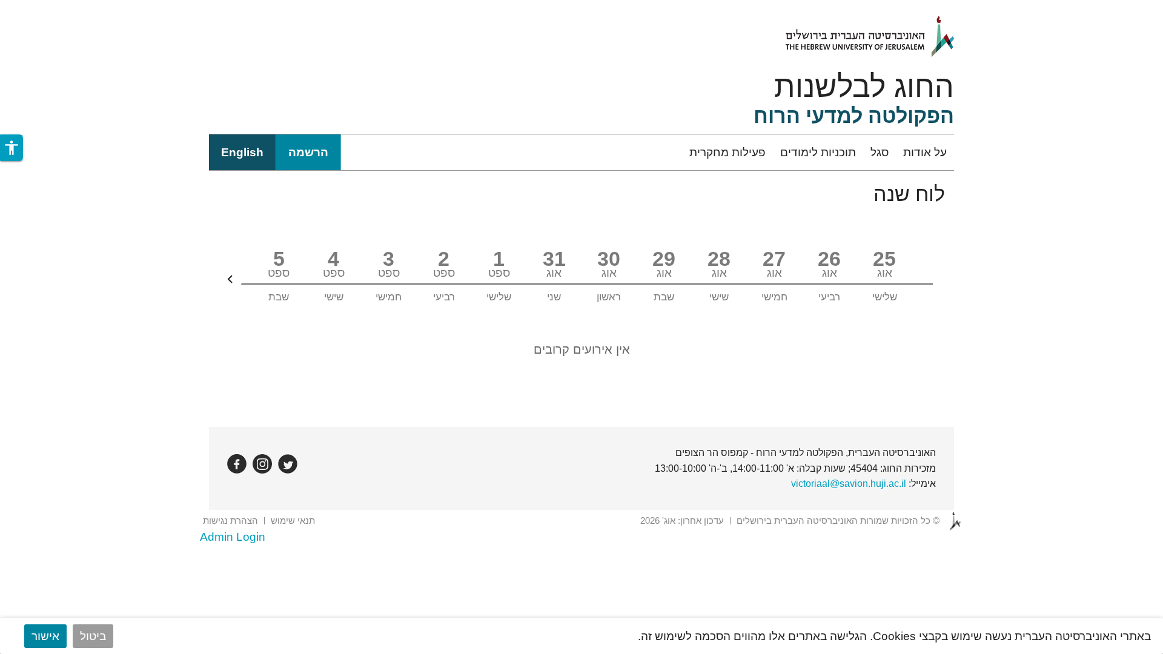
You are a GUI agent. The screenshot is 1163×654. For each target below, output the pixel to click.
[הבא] (230, 279)
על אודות (925, 152)
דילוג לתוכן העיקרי (1119, 8)
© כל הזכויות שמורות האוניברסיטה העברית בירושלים (838, 520)
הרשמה (308, 152)
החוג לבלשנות (864, 87)
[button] (11, 147)
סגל (879, 152)
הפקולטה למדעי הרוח (854, 115)
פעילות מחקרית (727, 152)
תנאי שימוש (293, 520)
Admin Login (232, 537)
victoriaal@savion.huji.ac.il (848, 483)
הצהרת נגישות (230, 520)
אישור (45, 636)
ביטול (93, 636)
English (242, 152)
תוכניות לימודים (818, 152)
